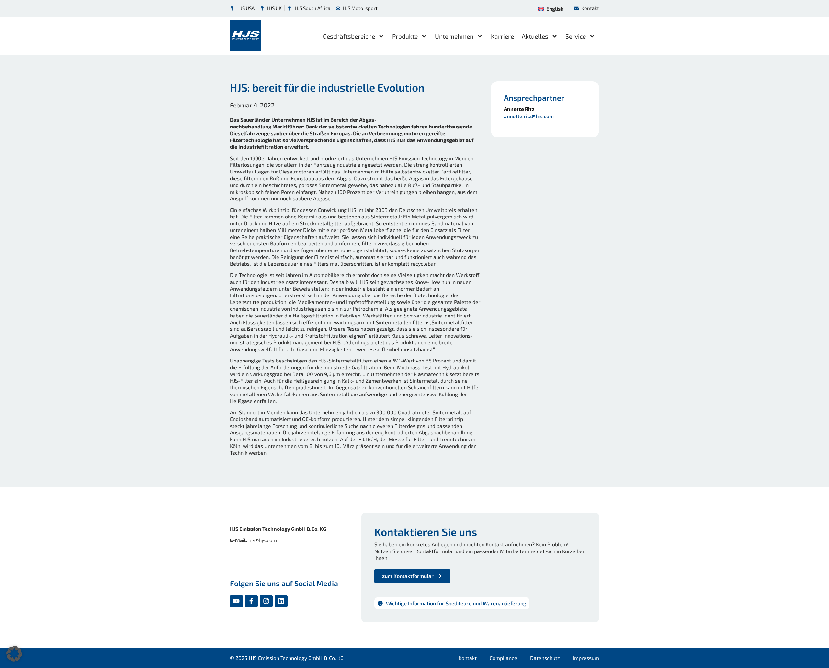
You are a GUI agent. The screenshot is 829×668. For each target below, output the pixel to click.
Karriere (502, 36)
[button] (14, 654)
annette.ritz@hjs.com (529, 116)
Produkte (405, 36)
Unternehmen (454, 36)
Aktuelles (535, 36)
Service (575, 36)
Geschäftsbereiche (349, 36)
